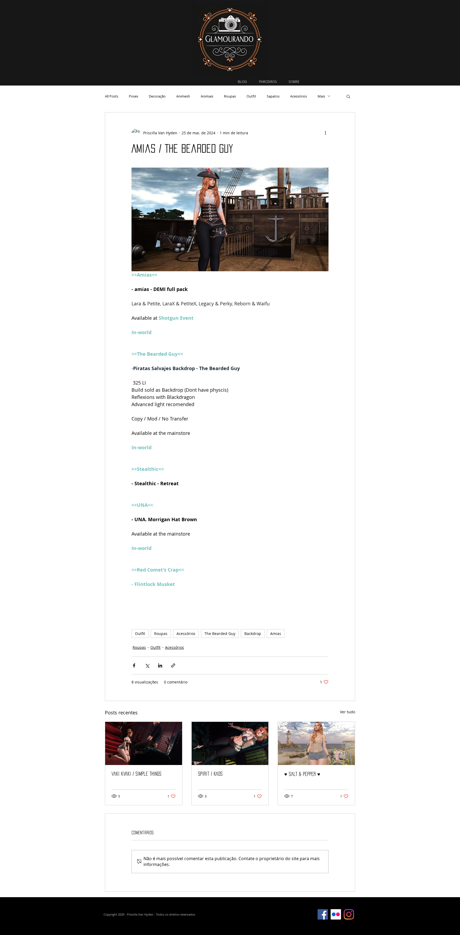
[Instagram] (349, 914)
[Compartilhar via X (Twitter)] (147, 665)
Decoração (157, 96)
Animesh (183, 96)
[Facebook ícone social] (323, 914)
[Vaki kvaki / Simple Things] (143, 743)
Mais (321, 96)
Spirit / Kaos (210, 774)
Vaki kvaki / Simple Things (136, 774)
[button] (348, 96)
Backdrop (252, 633)
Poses (133, 96)
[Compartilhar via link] (173, 665)
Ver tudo (347, 711)
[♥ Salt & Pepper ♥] (316, 743)
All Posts (111, 96)
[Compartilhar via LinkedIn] (160, 665)
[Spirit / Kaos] (230, 743)
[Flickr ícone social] (336, 914)
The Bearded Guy (219, 633)
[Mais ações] (325, 132)
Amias (275, 633)
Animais (207, 96)
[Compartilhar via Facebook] (134, 665)
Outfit (251, 96)
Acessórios (298, 96)
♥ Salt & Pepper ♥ (302, 774)
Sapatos (273, 96)
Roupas (230, 96)
